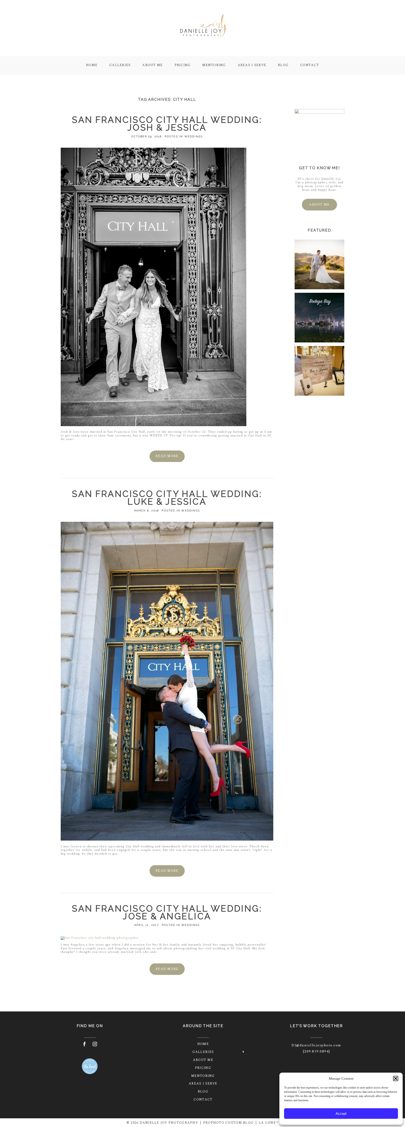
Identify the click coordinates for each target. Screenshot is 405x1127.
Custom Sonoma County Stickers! (319, 318)
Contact (309, 64)
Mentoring (214, 64)
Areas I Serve (252, 64)
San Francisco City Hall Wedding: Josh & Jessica (167, 124)
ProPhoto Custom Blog (228, 1122)
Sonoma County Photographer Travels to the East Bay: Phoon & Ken (319, 371)
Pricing (183, 64)
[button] (395, 1078)
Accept (341, 1114)
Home (92, 64)
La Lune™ (268, 1122)
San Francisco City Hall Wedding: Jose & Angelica (167, 912)
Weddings (193, 136)
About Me (152, 64)
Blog (283, 64)
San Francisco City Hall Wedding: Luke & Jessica (167, 498)
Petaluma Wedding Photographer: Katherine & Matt (319, 265)
